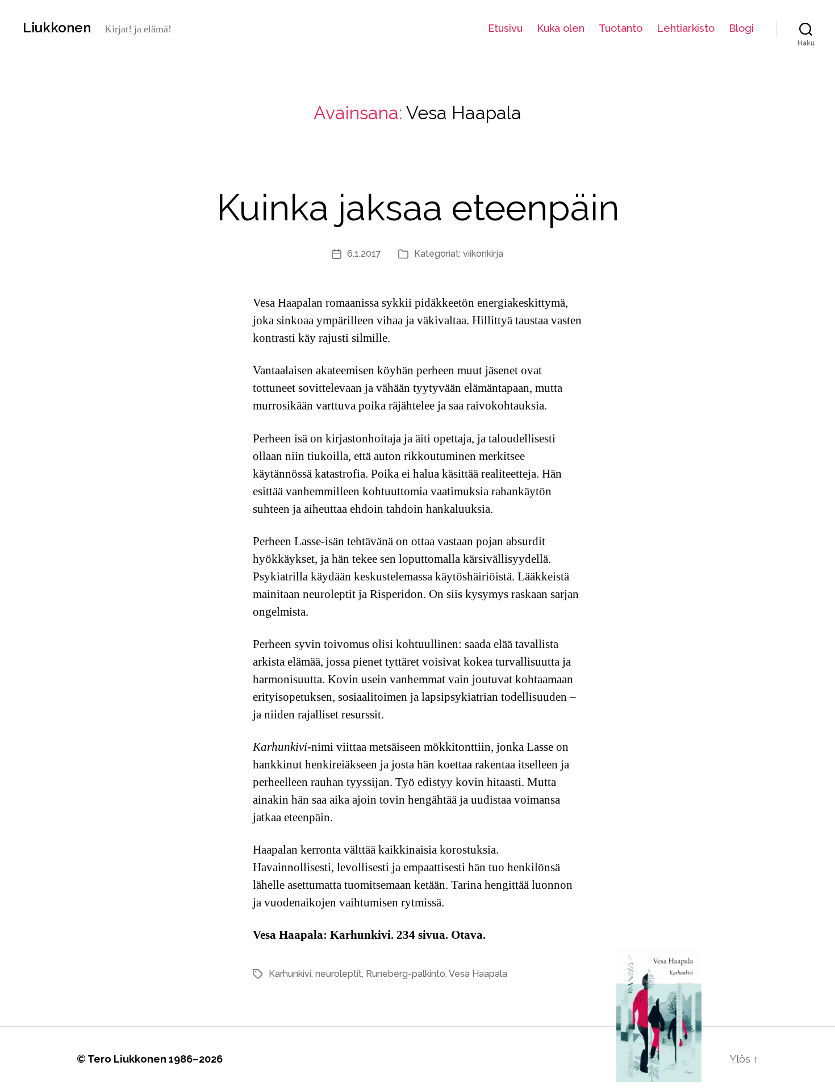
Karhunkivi (290, 973)
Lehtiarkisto (686, 28)
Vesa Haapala (478, 973)
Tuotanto (620, 28)
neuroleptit (338, 973)
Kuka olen (560, 28)
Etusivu (505, 28)
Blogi (741, 28)
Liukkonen (57, 28)
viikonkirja (483, 253)
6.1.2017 (364, 253)
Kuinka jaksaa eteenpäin (417, 207)
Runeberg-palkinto (405, 973)
